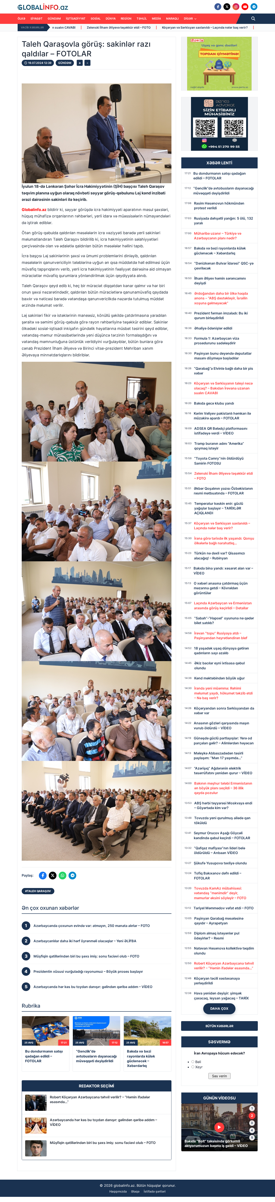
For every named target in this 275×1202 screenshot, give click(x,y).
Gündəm (54, 18)
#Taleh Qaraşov (38, 891)
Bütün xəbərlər (219, 1026)
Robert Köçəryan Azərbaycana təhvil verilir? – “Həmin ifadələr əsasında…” (100, 1099)
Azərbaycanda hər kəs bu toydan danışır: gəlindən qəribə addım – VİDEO (103, 1122)
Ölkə (21, 18)
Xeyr (199, 1067)
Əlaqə (135, 1191)
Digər (188, 18)
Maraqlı (172, 18)
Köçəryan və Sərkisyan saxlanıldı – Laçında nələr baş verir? (87, 27)
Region (126, 18)
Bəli (198, 1062)
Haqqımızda (118, 1191)
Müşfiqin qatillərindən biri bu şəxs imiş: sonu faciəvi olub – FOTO (103, 1142)
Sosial (96, 18)
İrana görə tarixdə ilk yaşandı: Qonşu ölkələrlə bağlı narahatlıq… (187, 27)
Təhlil (142, 18)
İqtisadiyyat (76, 18)
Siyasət (37, 18)
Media (156, 18)
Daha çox (219, 1009)
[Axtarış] (253, 19)
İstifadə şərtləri (155, 1191)
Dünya (111, 18)
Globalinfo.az (34, 209)
